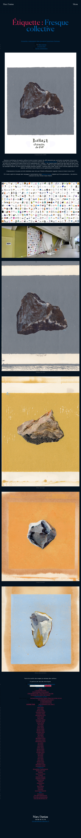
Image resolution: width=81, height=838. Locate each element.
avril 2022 (40, 746)
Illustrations (40, 783)
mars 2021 (40, 760)
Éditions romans (40, 778)
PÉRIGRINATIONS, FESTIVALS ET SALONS (40, 693)
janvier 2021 (40, 763)
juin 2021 (40, 755)
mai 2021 (40, 756)
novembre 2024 (40, 719)
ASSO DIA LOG (40, 770)
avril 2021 (41, 758)
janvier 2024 (40, 730)
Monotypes (51, 684)
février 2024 (40, 729)
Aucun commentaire (41, 48)
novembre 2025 (40, 712)
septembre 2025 (40, 715)
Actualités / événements (28, 41)
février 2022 (40, 749)
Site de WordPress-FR (40, 798)
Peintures (57, 41)
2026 (40, 689)
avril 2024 (40, 726)
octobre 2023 (40, 732)
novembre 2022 (40, 740)
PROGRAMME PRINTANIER (40, 692)
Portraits (40, 789)
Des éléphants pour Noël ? (46, 699)
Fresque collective (33, 684)
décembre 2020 (40, 764)
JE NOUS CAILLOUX (40, 42)
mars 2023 (40, 736)
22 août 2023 (41, 46)
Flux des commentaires (40, 797)
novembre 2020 (40, 766)
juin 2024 (40, 724)
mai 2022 (40, 744)
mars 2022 (40, 747)
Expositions (50, 41)
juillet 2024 (40, 723)
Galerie (40, 781)
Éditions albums (40, 777)
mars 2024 (40, 727)
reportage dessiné (40, 790)
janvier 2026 (40, 710)
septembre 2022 (40, 741)
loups (40, 784)
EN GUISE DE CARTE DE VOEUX (40, 695)
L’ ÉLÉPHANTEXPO (40, 690)
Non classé (40, 786)
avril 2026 (40, 709)
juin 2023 (40, 735)
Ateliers (40, 772)
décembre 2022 (40, 738)
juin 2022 (40, 743)
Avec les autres (41, 41)
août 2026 (40, 707)
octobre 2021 (40, 752)
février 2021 (40, 761)
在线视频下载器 (30, 704)
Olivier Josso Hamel (51, 161)
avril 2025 (40, 718)
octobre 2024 (40, 721)
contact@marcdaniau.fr (40, 821)
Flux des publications (40, 795)
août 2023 (40, 733)
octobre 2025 (40, 713)
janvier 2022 (40, 750)
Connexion (40, 794)
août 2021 (40, 753)
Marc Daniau (8, 4)
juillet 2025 (40, 716)
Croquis (40, 775)
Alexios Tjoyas (46, 174)
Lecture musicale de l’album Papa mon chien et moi (46, 698)
